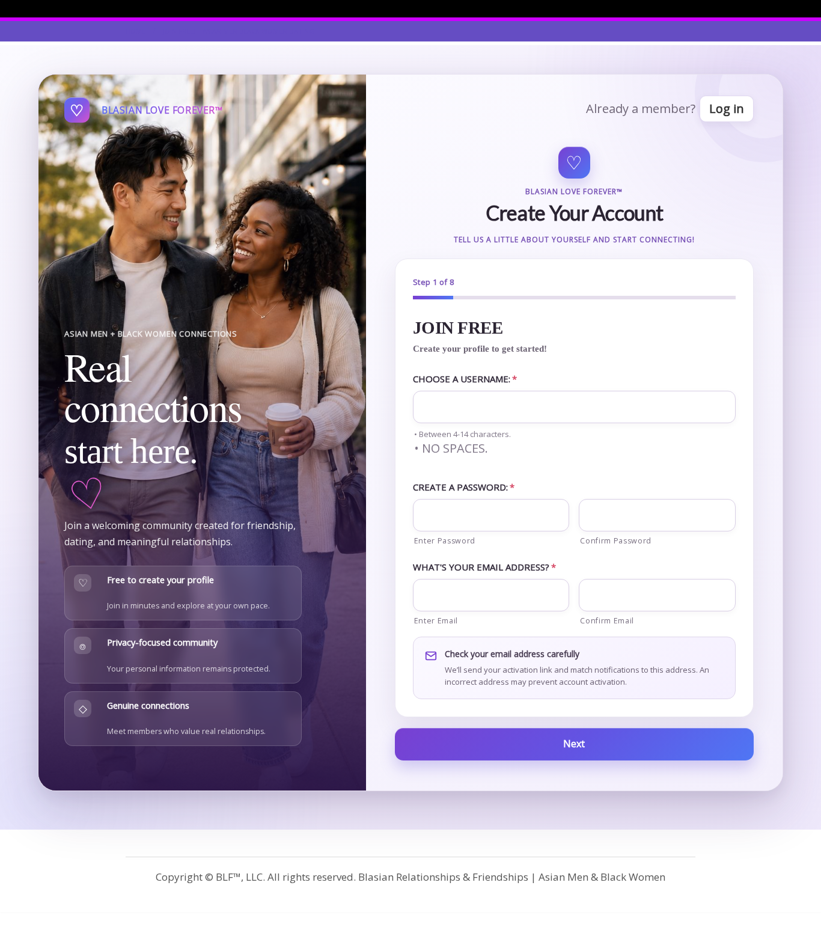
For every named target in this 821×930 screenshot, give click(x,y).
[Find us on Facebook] (692, 8)
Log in (726, 108)
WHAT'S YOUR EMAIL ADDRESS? (484, 567)
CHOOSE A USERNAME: (465, 379)
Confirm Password (616, 541)
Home (135, 30)
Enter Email (436, 621)
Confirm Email (607, 621)
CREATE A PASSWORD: (463, 487)
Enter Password (444, 541)
